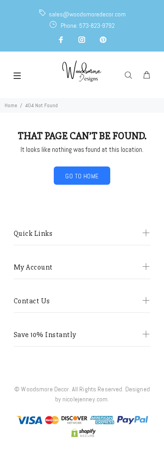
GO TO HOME (81, 176)
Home (11, 105)
